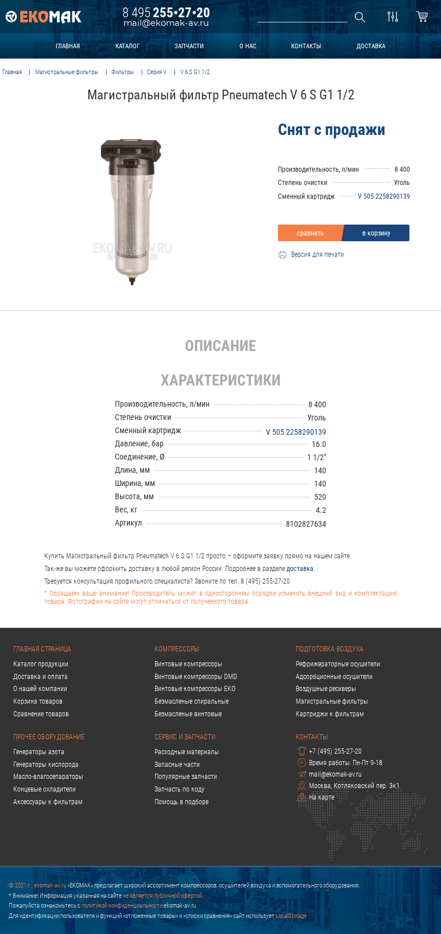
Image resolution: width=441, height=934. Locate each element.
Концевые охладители (44, 789)
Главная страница (42, 649)
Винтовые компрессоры (188, 664)
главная (68, 46)
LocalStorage (291, 916)
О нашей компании (40, 689)
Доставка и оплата (40, 677)
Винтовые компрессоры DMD (195, 677)
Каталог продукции (40, 664)
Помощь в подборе (181, 802)
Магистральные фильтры (332, 701)
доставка (371, 46)
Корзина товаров (38, 701)
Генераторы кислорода (46, 765)
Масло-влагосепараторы (48, 777)
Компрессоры (176, 649)
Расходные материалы (186, 752)
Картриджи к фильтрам (330, 714)
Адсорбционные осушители (334, 677)
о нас (247, 46)
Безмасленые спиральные (191, 701)
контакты (306, 46)
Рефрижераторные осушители (338, 664)
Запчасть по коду (179, 789)
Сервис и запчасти (184, 737)
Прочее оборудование (48, 737)
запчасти (189, 46)
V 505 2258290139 (384, 196)
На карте (321, 797)
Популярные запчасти (185, 777)
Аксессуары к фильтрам (48, 802)
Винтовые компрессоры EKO (194, 689)
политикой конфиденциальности (122, 905)
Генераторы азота (38, 752)
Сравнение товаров (41, 714)
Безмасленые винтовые (188, 714)
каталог (127, 46)
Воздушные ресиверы (326, 689)
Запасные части (177, 765)
